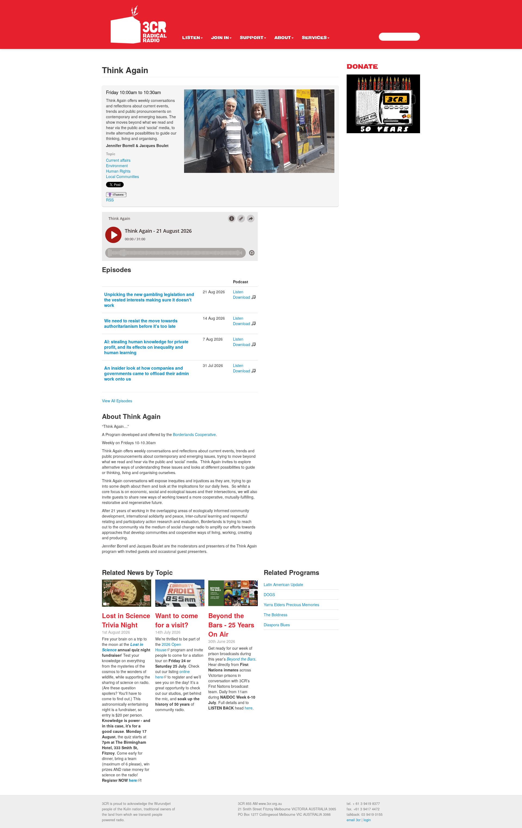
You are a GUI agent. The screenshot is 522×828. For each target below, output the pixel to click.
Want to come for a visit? (176, 620)
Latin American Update (283, 584)
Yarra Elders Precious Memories (291, 604)
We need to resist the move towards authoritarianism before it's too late (141, 323)
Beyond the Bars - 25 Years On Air (231, 625)
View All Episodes (117, 400)
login (367, 819)
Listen (191, 38)
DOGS (269, 594)
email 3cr (354, 819)
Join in (220, 38)
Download (241, 297)
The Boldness (275, 614)
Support (251, 38)
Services (314, 38)
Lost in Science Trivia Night (126, 620)
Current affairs (118, 160)
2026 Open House (168, 647)
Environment (117, 165)
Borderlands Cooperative (194, 434)
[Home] (138, 24)
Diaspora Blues (277, 624)
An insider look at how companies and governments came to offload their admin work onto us (146, 373)
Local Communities (122, 176)
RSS (110, 200)
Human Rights (118, 171)
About (282, 38)
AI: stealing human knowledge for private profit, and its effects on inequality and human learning (146, 347)
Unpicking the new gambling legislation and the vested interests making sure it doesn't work (149, 299)
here (134, 780)
